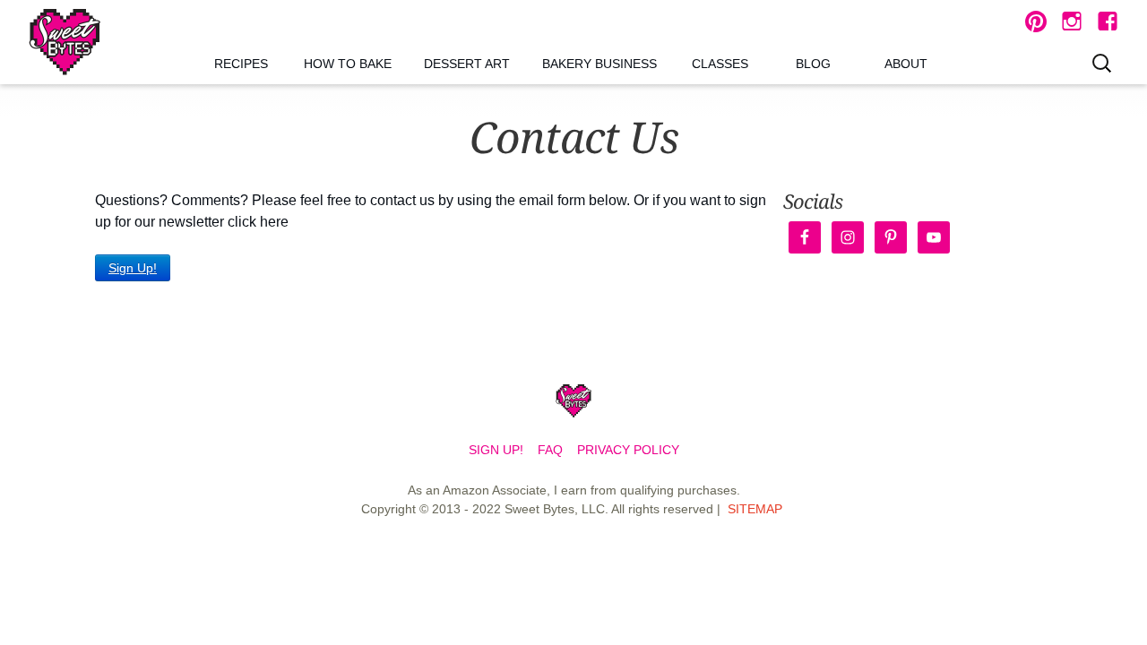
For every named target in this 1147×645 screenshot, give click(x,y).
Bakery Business (599, 63)
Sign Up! (132, 268)
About (905, 63)
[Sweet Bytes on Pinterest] (1036, 21)
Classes (720, 63)
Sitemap (755, 509)
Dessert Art (467, 63)
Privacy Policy (628, 450)
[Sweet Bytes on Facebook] (1107, 21)
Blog (813, 63)
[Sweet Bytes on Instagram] (1071, 21)
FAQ (550, 450)
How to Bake (348, 63)
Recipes (241, 63)
